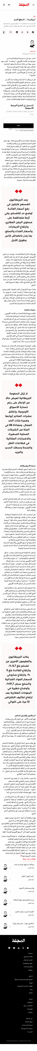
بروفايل (30, 970)
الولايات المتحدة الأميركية (25, 986)
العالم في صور (28, 1005)
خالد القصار (33, 51)
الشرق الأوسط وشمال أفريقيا (24, 979)
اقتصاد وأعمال (28, 960)
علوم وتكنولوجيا (28, 963)
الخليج (31, 976)
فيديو (31, 999)
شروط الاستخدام (27, 1025)
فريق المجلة (29, 1022)
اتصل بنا (30, 1032)
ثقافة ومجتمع (28, 956)
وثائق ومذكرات (28, 966)
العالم (31, 993)
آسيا (31, 989)
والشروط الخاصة (24, 130)
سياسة (30, 953)
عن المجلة (29, 1018)
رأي (34, 16)
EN (9, 5)
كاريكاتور (30, 1002)
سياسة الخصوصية (27, 1028)
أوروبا (31, 983)
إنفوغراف (30, 1009)
